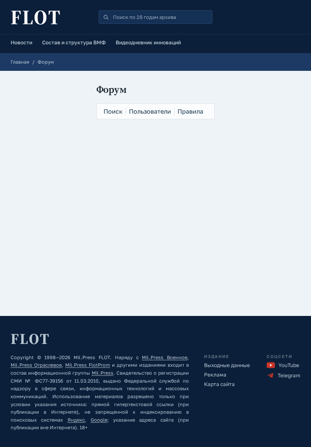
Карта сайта (219, 384)
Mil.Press (102, 373)
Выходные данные (227, 365)
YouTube (288, 365)
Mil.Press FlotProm (87, 365)
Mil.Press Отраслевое (36, 365)
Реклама (215, 375)
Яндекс (76, 420)
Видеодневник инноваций (148, 42)
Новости (21, 42)
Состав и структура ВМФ (74, 42)
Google (99, 420)
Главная (20, 62)
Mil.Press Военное (164, 357)
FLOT (36, 17)
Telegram (289, 375)
